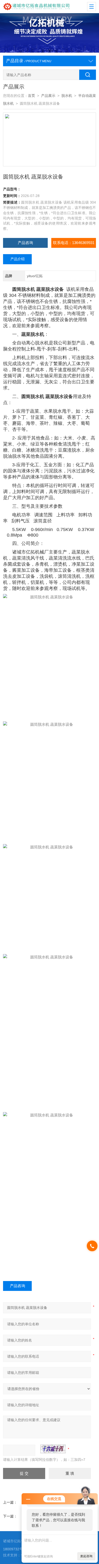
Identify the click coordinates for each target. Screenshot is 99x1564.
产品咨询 (25, 243)
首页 (31, 96)
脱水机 (66, 96)
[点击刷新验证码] (53, 1449)
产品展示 (48, 96)
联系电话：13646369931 (73, 243)
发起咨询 (86, 1556)
